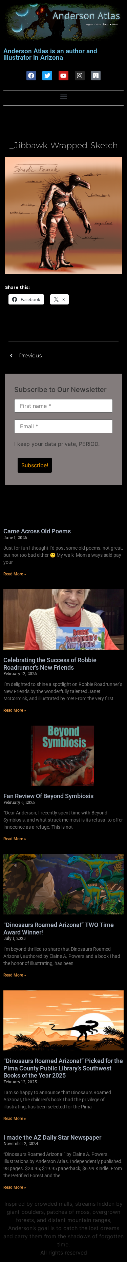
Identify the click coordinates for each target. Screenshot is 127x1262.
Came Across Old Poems (37, 531)
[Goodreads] (96, 76)
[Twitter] (47, 76)
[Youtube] (63, 76)
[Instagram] (80, 76)
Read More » (14, 574)
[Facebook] (31, 76)
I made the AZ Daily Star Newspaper (52, 1137)
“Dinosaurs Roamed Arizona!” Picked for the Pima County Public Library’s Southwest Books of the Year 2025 (63, 1068)
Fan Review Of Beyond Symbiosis (48, 796)
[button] (63, 96)
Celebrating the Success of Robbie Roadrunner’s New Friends (50, 663)
